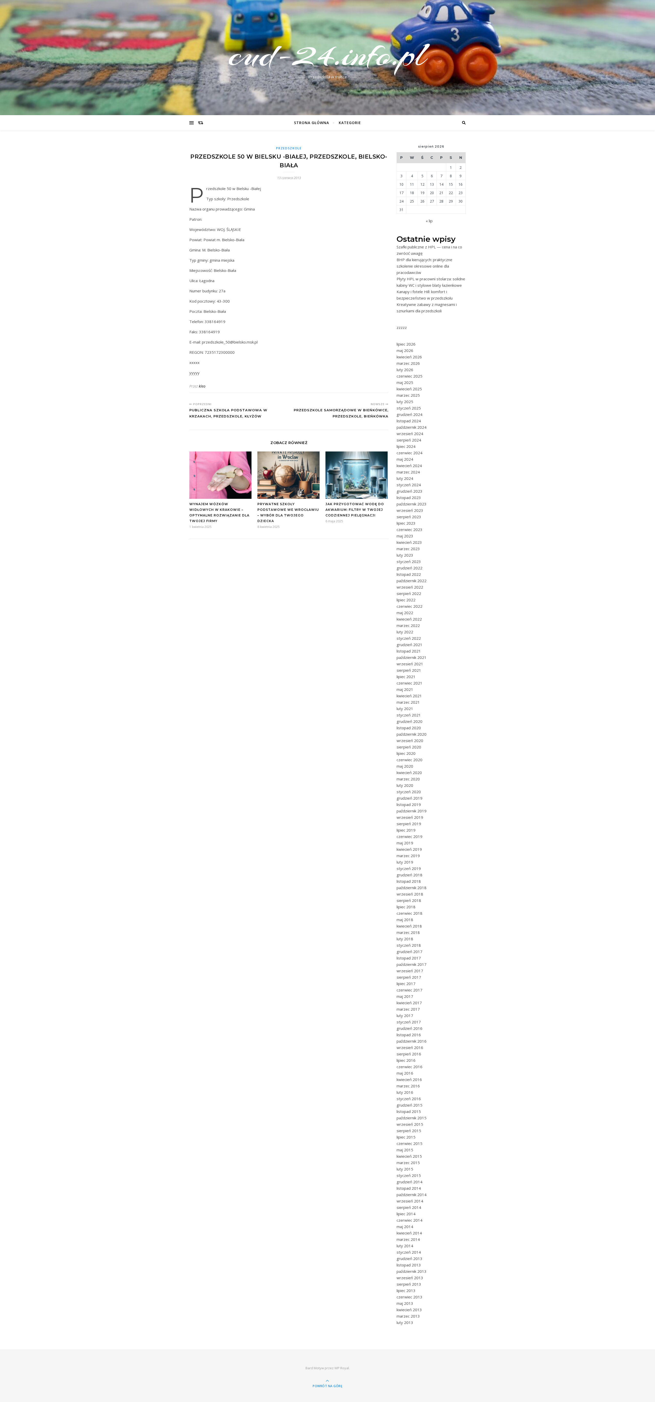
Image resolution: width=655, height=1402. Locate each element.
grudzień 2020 (409, 721)
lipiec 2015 (406, 1137)
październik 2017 (412, 964)
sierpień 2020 (409, 746)
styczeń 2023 (409, 561)
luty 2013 (405, 1322)
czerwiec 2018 (409, 913)
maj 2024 (405, 459)
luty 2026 (405, 369)
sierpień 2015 (409, 1130)
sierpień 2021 (409, 670)
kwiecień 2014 (409, 1232)
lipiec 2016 (406, 1060)
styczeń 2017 (409, 1021)
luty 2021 (405, 708)
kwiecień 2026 (409, 356)
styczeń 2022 (409, 638)
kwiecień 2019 (409, 849)
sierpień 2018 (409, 900)
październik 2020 (412, 734)
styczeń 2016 (409, 1098)
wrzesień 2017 (410, 970)
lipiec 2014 (406, 1213)
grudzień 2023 (409, 491)
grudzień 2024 (409, 414)
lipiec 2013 (406, 1290)
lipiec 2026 (406, 344)
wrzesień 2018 (410, 894)
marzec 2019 (408, 855)
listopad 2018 (409, 881)
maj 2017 (405, 996)
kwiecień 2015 (409, 1156)
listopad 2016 (409, 1034)
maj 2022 (405, 612)
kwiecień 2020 (409, 772)
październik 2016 (412, 1041)
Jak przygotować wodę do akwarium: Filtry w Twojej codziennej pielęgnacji (354, 509)
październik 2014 (412, 1194)
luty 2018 (405, 938)
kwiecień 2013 (409, 1309)
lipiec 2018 (406, 906)
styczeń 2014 (409, 1252)
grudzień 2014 (409, 1181)
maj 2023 (405, 535)
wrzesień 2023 (410, 510)
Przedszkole (289, 148)
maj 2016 (405, 1073)
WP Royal (341, 1368)
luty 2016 (405, 1092)
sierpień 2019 (409, 823)
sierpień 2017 (409, 977)
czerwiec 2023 (409, 529)
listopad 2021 (409, 651)
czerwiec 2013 (409, 1296)
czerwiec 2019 (409, 836)
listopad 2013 (409, 1264)
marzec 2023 (408, 548)
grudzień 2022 (409, 567)
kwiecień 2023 (409, 542)
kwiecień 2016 (409, 1079)
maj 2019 (405, 842)
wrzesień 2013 (410, 1277)
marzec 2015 (408, 1162)
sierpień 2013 (409, 1284)
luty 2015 (405, 1169)
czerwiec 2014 (409, 1220)
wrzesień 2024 (410, 433)
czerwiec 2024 (409, 452)
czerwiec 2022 (409, 606)
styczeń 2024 (409, 484)
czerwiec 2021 (409, 683)
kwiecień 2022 (409, 619)
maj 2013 (405, 1303)
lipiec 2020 (406, 753)
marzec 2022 (408, 625)
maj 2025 (405, 382)
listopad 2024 (409, 420)
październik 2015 (412, 1117)
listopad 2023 (409, 497)
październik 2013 (412, 1271)
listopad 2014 (409, 1188)
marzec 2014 (408, 1239)
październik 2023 (412, 503)
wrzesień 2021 (410, 663)
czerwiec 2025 (409, 376)
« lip (429, 220)
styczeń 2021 (409, 714)
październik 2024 (412, 427)
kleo (202, 386)
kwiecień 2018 (409, 926)
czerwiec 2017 (409, 989)
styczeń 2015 (409, 1175)
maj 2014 (405, 1226)
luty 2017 (405, 1015)
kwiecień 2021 (409, 695)
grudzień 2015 (409, 1105)
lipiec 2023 (406, 523)
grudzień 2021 (409, 644)
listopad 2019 (409, 804)
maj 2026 (405, 350)
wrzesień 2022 (410, 587)
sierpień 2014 (409, 1207)
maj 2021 (405, 689)
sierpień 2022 (409, 593)
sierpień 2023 (409, 516)
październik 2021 (412, 657)
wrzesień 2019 (410, 817)
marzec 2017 (408, 1009)
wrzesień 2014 (410, 1201)
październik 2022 (412, 580)
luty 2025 (405, 401)
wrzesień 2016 (410, 1047)
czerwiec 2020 (409, 759)
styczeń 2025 (409, 408)
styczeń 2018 (409, 945)
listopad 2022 (409, 574)
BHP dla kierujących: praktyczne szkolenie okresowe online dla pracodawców (424, 266)
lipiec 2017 (406, 983)
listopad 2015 (409, 1111)
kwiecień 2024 (409, 465)
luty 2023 (405, 555)
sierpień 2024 (409, 440)
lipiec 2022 (406, 599)
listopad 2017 (409, 958)
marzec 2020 (408, 778)
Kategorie (350, 122)
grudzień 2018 (409, 874)
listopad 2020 (409, 727)
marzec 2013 (408, 1316)
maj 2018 (405, 919)
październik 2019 (412, 810)
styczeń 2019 (409, 868)
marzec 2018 (408, 932)
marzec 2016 (408, 1085)
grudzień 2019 (409, 798)
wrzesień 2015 (410, 1124)
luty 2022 (405, 631)
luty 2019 (405, 862)
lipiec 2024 (406, 446)
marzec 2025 (408, 395)
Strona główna (311, 122)
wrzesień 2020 (410, 740)
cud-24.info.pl (327, 54)
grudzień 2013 (409, 1258)
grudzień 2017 (409, 951)
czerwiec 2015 (409, 1143)
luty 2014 (405, 1245)
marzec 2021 (408, 702)
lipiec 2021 (406, 676)
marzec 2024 (408, 471)
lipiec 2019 (406, 830)
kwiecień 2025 (409, 388)
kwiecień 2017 (409, 1002)
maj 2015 (405, 1149)
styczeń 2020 (409, 791)
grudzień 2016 (409, 1028)
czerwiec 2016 (409, 1066)
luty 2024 (405, 478)
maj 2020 (405, 766)
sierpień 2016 (409, 1053)
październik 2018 (412, 887)
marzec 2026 (408, 363)
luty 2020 (405, 785)
